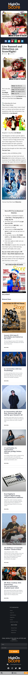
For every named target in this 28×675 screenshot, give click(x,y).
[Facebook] (8, 668)
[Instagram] (12, 668)
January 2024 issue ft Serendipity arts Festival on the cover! (13, 337)
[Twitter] (16, 668)
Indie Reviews (13, 615)
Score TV (12, 612)
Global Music (14, 630)
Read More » (6, 347)
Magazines (12, 617)
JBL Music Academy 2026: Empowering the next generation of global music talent (12, 585)
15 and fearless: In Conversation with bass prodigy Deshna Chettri (12, 450)
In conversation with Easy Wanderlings (13, 369)
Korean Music (14, 628)
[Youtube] (19, 668)
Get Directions (23, 87)
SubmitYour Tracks (26, 673)
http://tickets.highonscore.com (16, 254)
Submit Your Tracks (14, 622)
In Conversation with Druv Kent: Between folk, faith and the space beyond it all (13, 413)
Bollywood (13, 632)
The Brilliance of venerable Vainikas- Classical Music (13, 548)
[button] (1, 673)
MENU (15, 673)
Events (11, 619)
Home (11, 610)
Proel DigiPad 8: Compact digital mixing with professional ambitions (13, 495)
